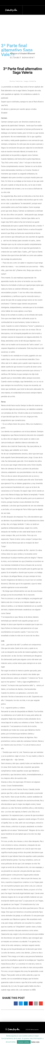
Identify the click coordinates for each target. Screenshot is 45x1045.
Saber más (35, 1042)
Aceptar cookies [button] (23, 1042)
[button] (32, 9)
